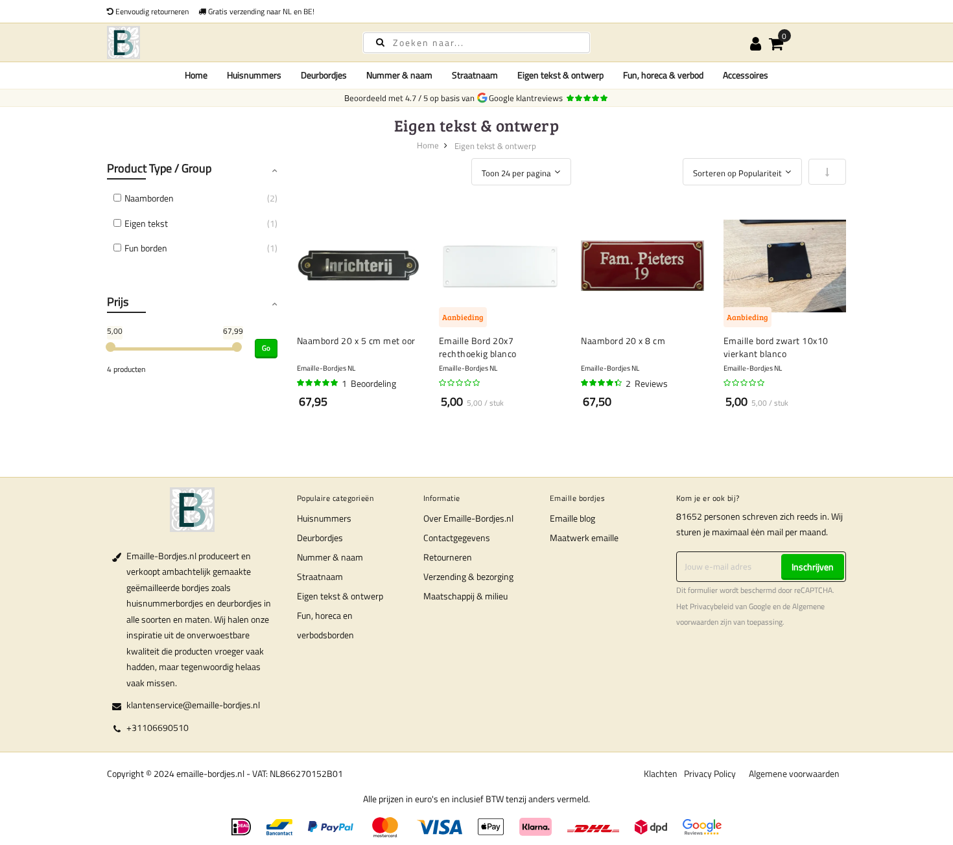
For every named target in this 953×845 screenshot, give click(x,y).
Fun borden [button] (145, 248)
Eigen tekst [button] (146, 223)
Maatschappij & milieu (465, 596)
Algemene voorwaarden (794, 773)
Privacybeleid (711, 606)
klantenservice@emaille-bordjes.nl (193, 705)
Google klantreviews (528, 97)
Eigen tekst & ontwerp (340, 596)
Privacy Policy (710, 773)
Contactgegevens (456, 537)
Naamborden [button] (149, 198)
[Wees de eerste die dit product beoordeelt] (460, 383)
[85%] (602, 383)
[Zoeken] (380, 42)
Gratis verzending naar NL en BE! (260, 11)
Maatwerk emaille (584, 537)
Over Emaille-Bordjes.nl (468, 518)
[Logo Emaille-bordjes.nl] (223, 42)
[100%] (318, 383)
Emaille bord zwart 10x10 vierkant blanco (776, 347)
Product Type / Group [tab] (159, 168)
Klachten (660, 773)
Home (196, 75)
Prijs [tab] (117, 301)
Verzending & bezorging (468, 576)
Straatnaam (320, 576)
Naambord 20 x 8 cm (623, 340)
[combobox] (476, 42)
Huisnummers (324, 518)
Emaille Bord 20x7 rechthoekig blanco (478, 347)
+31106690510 (157, 727)
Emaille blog (572, 518)
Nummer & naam (330, 557)
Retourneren (447, 557)
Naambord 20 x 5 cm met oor (356, 340)
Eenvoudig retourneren (151, 11)
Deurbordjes (320, 537)
